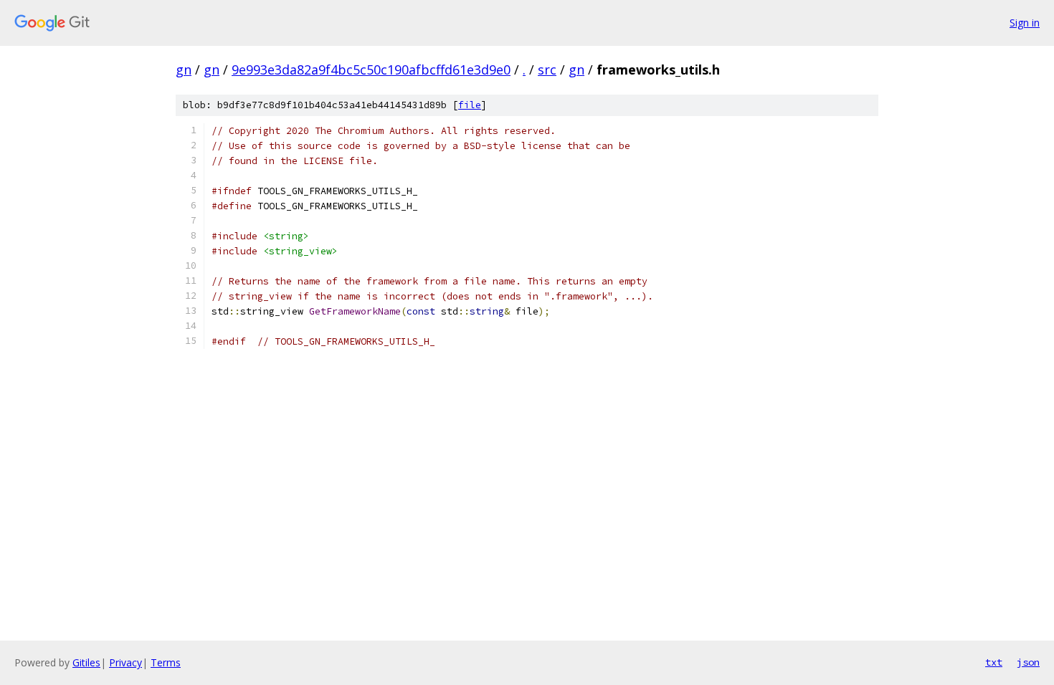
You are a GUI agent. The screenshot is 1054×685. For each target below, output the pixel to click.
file (469, 105)
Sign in (1025, 22)
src (547, 69)
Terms (166, 662)
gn (183, 69)
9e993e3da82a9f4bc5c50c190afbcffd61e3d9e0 (371, 69)
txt (993, 662)
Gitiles (86, 662)
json (1028, 662)
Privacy (125, 662)
